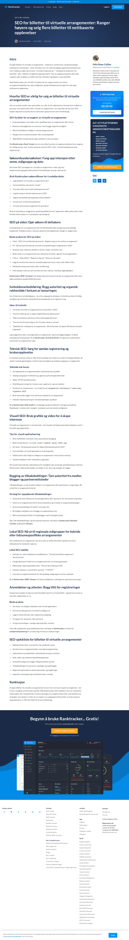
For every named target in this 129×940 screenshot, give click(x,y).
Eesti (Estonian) (84, 890)
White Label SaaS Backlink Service (57, 843)
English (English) (84, 842)
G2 (40, 812)
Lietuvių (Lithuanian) (86, 902)
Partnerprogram (51, 849)
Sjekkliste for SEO (51, 829)
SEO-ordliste (50, 855)
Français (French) (85, 851)
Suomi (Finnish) (84, 893)
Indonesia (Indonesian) (86, 899)
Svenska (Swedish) (85, 869)
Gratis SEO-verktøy (52, 861)
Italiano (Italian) (84, 854)
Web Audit (49, 820)
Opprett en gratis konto (64, 731)
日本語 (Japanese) (85, 857)
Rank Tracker (50, 811)
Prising (48, 7)
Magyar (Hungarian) (86, 896)
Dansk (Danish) (84, 884)
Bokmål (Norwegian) (86, 923)
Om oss (104, 815)
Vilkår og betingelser (86, 811)
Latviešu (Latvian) (85, 905)
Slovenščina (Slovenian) (87, 914)
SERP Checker (50, 817)
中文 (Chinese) (84, 875)
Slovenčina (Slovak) (85, 911)
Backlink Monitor (51, 826)
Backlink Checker (51, 823)
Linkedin (33, 812)
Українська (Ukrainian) (87, 917)
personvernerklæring (12, 936)
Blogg (55, 7)
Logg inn (106, 7)
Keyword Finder (51, 814)
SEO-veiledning (51, 858)
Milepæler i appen (85, 831)
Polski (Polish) (84, 863)
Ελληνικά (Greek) (85, 887)
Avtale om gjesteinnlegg (53, 864)
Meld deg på (118, 7)
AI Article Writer (51, 832)
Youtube (11, 812)
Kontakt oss (106, 812)
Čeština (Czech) (84, 881)
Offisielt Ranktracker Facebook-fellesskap (18, 812)
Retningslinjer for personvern (88, 814)
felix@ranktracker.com (109, 832)
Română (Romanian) (86, 908)
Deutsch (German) (85, 845)
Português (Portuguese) (87, 866)
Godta (113, 935)
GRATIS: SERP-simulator (54, 835)
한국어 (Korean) (84, 920)
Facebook (4, 812)
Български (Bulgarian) (86, 878)
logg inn (55, 735)
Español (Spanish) (85, 848)
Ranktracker (12, 7)
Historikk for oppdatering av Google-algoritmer (61, 867)
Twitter (25, 812)
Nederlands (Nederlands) (87, 860)
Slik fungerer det (38, 7)
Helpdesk (82, 834)
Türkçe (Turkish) (84, 872)
